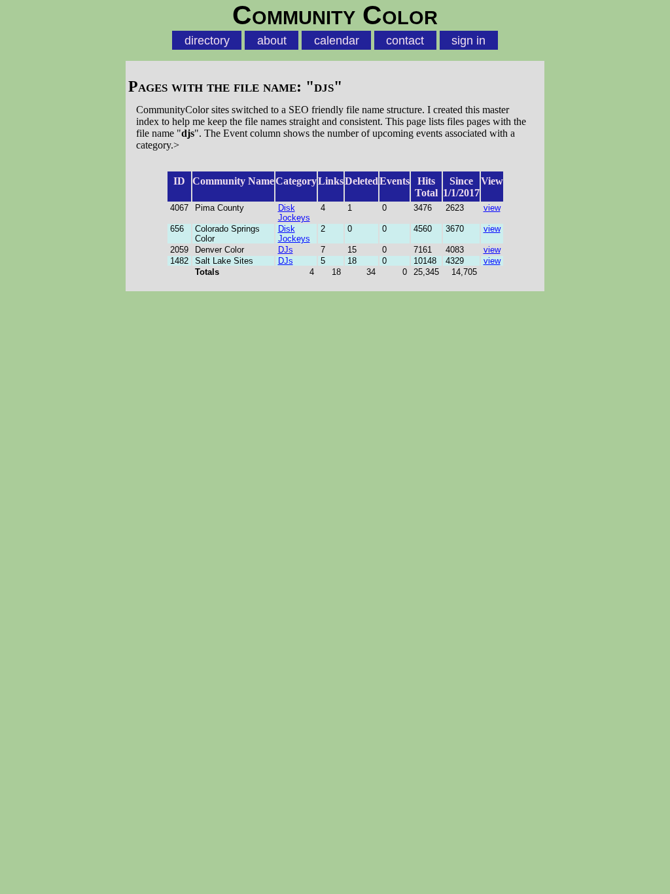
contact (405, 40)
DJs (285, 250)
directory (207, 40)
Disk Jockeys (294, 213)
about (272, 40)
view (492, 208)
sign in (468, 40)
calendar (336, 40)
